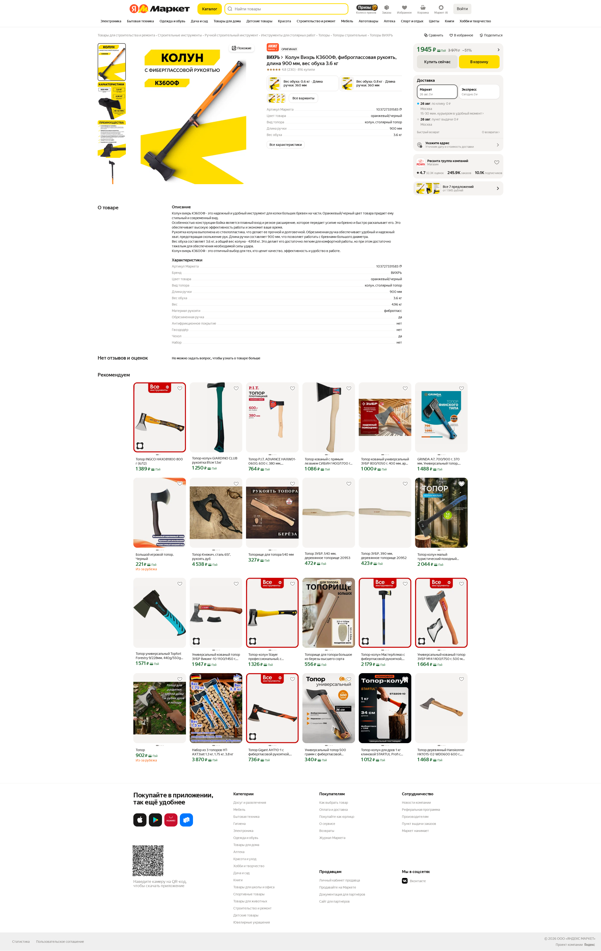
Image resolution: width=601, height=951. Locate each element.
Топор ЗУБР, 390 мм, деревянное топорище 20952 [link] (384, 556)
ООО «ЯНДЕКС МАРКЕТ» (576, 938)
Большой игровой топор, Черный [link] (154, 557)
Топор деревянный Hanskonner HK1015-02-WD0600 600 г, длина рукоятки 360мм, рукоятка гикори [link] (441, 752)
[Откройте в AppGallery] (170, 825)
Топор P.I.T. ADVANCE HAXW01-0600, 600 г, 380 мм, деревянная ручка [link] (272, 461)
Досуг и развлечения (249, 802)
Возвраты (326, 831)
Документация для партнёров (342, 894)
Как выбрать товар (333, 802)
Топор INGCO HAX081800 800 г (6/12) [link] (159, 461)
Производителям (415, 817)
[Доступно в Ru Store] (186, 825)
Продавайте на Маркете (337, 887)
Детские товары (245, 915)
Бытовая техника (246, 817)
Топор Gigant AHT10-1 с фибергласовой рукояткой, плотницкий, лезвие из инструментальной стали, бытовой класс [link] (268, 752)
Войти (462, 9)
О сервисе (327, 824)
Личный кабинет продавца (339, 880)
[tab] (111, 21)
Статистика (21, 941)
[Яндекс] (589, 945)
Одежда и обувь (245, 838)
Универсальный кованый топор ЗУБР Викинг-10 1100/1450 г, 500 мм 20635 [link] (216, 657)
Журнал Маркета (332, 838)
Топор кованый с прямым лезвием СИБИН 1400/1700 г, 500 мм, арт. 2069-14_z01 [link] (328, 461)
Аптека (238, 852)
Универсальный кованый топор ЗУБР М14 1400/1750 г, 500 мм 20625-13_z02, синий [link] (441, 657)
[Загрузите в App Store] (139, 825)
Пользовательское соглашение (60, 941)
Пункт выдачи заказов (419, 824)
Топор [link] (140, 750)
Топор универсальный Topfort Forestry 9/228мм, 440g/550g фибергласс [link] (158, 656)
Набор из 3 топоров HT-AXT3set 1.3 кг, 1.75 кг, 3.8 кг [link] (212, 752)
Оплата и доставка (333, 809)
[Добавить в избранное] (180, 388)
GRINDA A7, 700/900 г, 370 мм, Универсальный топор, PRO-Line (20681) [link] (438, 461)
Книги (238, 880)
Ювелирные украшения (251, 922)
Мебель (239, 809)
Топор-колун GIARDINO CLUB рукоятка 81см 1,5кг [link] (214, 460)
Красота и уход (244, 859)
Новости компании (416, 802)
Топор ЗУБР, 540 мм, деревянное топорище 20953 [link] (327, 556)
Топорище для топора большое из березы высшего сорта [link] (328, 657)
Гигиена (239, 824)
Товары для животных (250, 901)
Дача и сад (241, 873)
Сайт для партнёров (334, 901)
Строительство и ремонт (252, 908)
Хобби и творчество (248, 866)
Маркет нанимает (415, 831)
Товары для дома (246, 845)
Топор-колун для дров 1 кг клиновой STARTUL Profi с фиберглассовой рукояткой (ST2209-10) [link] (382, 752)
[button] (273, 47)
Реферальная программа (421, 809)
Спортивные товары (249, 894)
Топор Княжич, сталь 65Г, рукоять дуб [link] (211, 557)
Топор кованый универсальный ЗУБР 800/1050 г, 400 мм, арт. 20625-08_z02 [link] (385, 461)
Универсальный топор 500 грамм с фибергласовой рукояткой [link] (325, 752)
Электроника (243, 831)
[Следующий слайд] (248, 113)
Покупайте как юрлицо (336, 817)
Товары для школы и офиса (253, 887)
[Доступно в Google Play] (155, 825)
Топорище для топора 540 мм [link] (271, 554)
